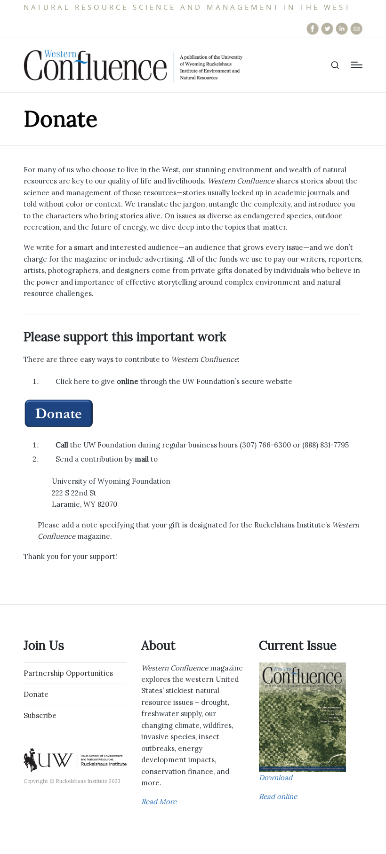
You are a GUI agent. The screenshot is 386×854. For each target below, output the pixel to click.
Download (275, 777)
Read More (159, 801)
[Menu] (356, 65)
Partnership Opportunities (68, 673)
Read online (278, 796)
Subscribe (40, 715)
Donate (36, 694)
